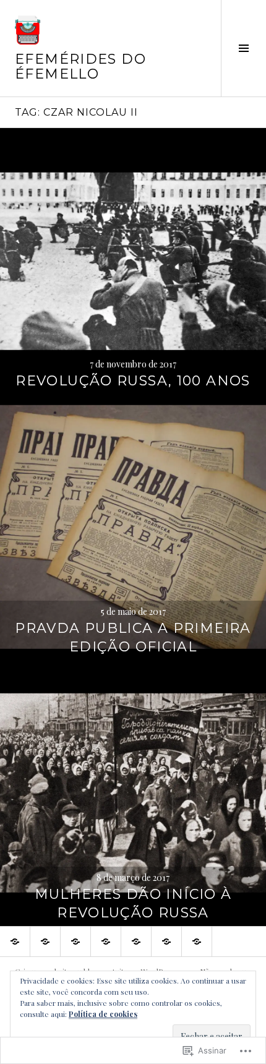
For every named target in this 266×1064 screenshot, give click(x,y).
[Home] (15, 941)
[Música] (106, 941)
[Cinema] (166, 941)
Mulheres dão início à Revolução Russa (133, 903)
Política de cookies (103, 1014)
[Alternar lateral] (243, 48)
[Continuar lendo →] (133, 261)
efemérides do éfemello (80, 66)
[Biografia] (197, 941)
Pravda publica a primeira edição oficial (133, 637)
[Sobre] (45, 941)
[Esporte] (75, 941)
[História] (136, 941)
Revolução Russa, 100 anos (132, 380)
